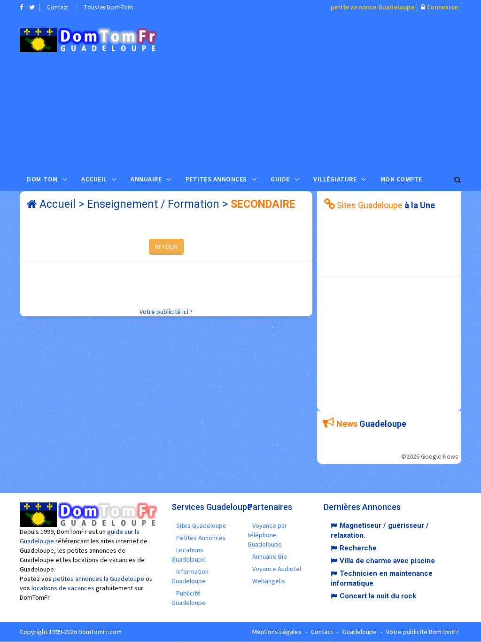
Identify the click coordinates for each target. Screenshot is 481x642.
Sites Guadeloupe (201, 525)
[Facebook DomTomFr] (21, 7)
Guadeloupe (359, 631)
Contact (57, 7)
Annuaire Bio (269, 556)
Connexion (442, 7)
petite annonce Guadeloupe (372, 7)
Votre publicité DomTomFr (422, 631)
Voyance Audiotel (276, 568)
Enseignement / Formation (153, 204)
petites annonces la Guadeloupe (98, 578)
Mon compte (401, 179)
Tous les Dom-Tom (108, 7)
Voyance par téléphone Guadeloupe (267, 534)
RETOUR (166, 247)
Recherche (358, 548)
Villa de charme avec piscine (387, 560)
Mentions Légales (277, 631)
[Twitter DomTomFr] (32, 7)
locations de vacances (62, 588)
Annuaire (146, 179)
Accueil (94, 179)
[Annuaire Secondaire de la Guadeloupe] (88, 40)
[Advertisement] (326, 90)
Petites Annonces (216, 179)
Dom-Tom (42, 179)
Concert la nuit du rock (378, 596)
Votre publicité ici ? (166, 311)
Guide (280, 179)
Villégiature (335, 179)
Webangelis (268, 581)
